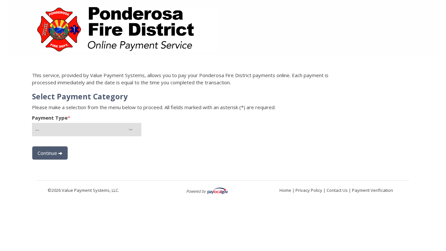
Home (285, 190)
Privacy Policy (308, 190)
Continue (48, 153)
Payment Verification (372, 190)
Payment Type (51, 117)
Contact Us (337, 190)
